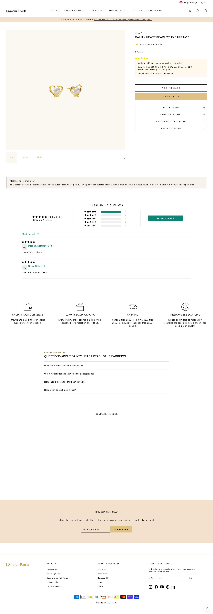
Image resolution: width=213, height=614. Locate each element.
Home (137, 33)
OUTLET (137, 11)
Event (100, 586)
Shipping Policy (54, 574)
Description (171, 107)
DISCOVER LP (117, 11)
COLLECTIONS (73, 11)
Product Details (171, 114)
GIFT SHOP (96, 11)
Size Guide (103, 570)
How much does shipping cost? (60, 390)
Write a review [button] (166, 218)
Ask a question (171, 128)
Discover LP (103, 578)
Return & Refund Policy (57, 578)
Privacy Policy (53, 582)
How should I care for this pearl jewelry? (64, 382)
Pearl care (169, 73)
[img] (28, 242)
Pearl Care (102, 574)
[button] (141, 58)
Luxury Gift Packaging (171, 121)
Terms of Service (54, 586)
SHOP (54, 11)
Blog (100, 582)
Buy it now (171, 97)
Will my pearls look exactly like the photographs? (69, 373)
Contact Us (52, 570)
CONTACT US (154, 11)
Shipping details (145, 73)
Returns (158, 73)
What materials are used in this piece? (63, 365)
